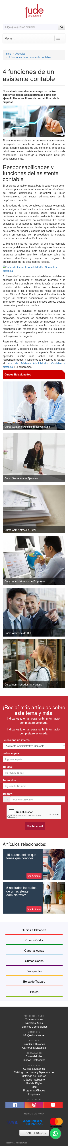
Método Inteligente (34, 1079)
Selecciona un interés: (16, 740)
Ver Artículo (34, 876)
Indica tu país (11, 753)
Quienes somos (34, 1019)
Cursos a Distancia (34, 1068)
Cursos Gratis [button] (34, 940)
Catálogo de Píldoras (34, 1076)
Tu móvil (8, 793)
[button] (14, 1105)
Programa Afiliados (34, 1090)
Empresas (34, 1094)
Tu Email (8, 767)
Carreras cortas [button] (34, 950)
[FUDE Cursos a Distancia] (34, 10)
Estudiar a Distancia (34, 1044)
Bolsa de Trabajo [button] (34, 981)
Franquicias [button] (34, 971)
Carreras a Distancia (34, 1047)
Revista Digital (34, 1083)
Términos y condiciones (34, 1026)
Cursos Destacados (34, 1060)
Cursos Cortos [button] (34, 961)
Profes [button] (34, 992)
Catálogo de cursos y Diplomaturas (34, 1072)
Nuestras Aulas (34, 1023)
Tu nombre (9, 780)
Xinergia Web (21, 1142)
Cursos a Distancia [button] (34, 930)
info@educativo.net (34, 1035)
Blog (34, 1087)
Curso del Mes (34, 1056)
